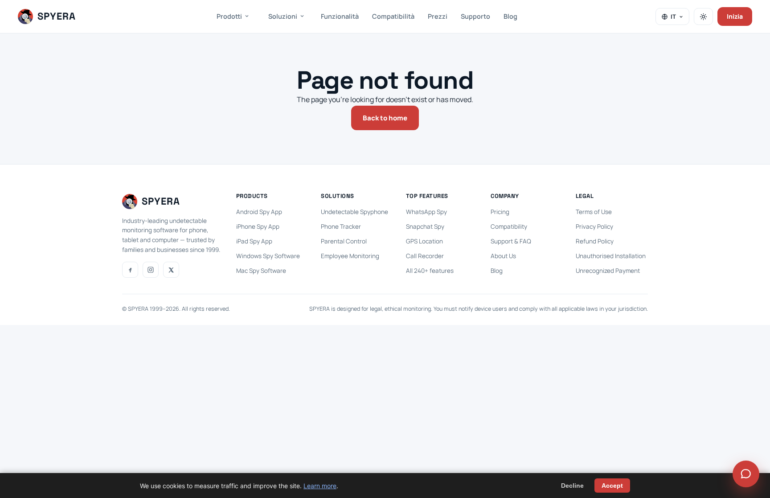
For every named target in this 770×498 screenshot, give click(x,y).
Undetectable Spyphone (354, 212)
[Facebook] (130, 270)
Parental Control (344, 241)
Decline (572, 485)
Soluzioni (282, 16)
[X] (171, 270)
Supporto (475, 16)
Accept (612, 485)
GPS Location (424, 241)
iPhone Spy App (257, 226)
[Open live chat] (746, 474)
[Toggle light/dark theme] (703, 16)
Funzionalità (340, 16)
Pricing (500, 212)
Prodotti (229, 16)
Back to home (385, 118)
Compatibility (509, 226)
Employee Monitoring (350, 256)
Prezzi (437, 16)
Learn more (319, 486)
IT (673, 16)
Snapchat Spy (425, 226)
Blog (510, 16)
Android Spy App (259, 212)
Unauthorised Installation (611, 256)
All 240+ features (430, 271)
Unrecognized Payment (608, 271)
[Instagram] (151, 270)
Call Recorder (425, 256)
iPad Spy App (254, 241)
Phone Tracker (341, 226)
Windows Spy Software (268, 256)
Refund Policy (595, 241)
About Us (503, 256)
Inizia (735, 16)
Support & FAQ (511, 241)
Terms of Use (594, 212)
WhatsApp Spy (426, 212)
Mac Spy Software (261, 271)
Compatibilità (393, 16)
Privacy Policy (594, 226)
